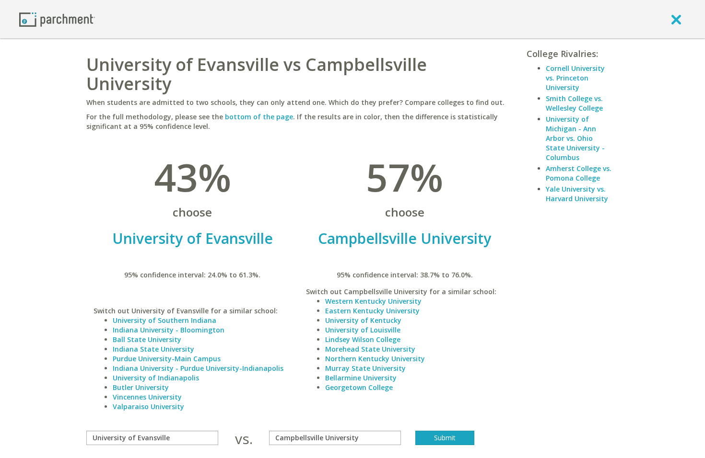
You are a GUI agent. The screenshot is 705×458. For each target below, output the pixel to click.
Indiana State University (153, 349)
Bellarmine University (361, 377)
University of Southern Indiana (164, 320)
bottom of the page (259, 116)
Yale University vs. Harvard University (577, 193)
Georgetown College (359, 387)
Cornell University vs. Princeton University (575, 78)
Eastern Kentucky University (372, 310)
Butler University (141, 387)
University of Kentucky (363, 320)
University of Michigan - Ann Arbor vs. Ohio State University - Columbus (575, 138)
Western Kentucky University (373, 301)
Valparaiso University (148, 406)
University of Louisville (362, 329)
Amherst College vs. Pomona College (578, 173)
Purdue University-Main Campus (167, 358)
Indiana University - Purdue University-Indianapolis (198, 368)
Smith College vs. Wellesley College (574, 103)
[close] (676, 19)
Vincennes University (147, 396)
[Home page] (57, 18)
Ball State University (147, 339)
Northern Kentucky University (375, 358)
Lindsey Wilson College (362, 339)
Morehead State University (370, 349)
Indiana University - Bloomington (168, 329)
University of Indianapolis (156, 377)
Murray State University (365, 368)
